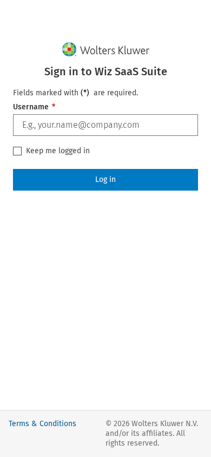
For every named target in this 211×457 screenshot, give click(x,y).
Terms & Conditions (42, 423)
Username (34, 107)
